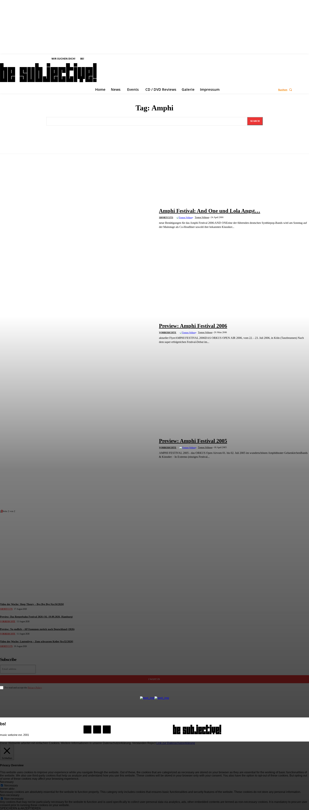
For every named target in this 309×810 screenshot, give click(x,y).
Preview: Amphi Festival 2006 (193, 326)
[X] (107, 729)
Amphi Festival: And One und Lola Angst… (209, 211)
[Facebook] (87, 729)
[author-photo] (185, 217)
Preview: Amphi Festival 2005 (193, 441)
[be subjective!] (197, 729)
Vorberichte (167, 332)
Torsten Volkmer (202, 217)
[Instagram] (97, 729)
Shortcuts (166, 217)
